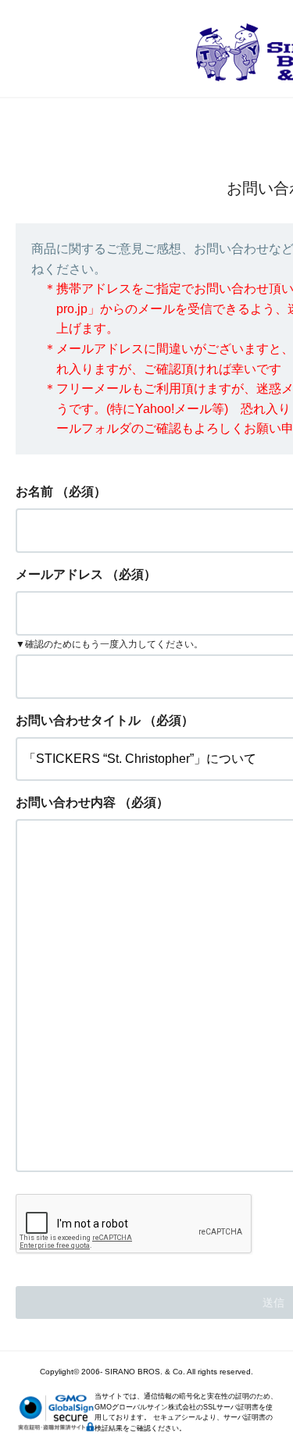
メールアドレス (59, 574)
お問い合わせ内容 (66, 802)
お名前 (34, 491)
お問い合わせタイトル (78, 720)
